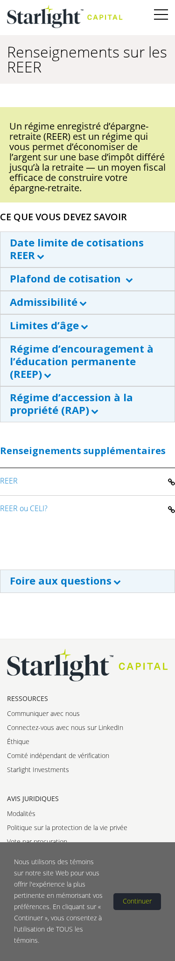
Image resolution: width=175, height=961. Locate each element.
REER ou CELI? (24, 508)
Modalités (21, 813)
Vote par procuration (37, 841)
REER (9, 481)
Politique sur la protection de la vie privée (67, 827)
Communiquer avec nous (43, 713)
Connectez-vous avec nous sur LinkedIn (65, 727)
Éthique (18, 741)
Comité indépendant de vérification (58, 755)
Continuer (137, 900)
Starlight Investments (38, 769)
